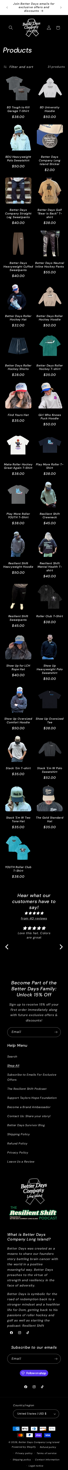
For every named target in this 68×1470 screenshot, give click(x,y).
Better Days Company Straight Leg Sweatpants (18, 213)
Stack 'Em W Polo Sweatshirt (49, 770)
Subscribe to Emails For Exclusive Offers (31, 1077)
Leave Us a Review (21, 1162)
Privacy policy (23, 1453)
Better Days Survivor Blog (26, 1125)
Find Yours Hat (18, 415)
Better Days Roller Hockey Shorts (18, 367)
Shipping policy (22, 1459)
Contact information (47, 1459)
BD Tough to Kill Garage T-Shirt (18, 109)
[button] (11, 27)
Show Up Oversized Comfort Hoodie (18, 720)
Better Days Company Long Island (39, 1442)
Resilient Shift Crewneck (50, 515)
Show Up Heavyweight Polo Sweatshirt (50, 669)
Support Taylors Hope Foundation (32, 1098)
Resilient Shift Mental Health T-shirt (50, 567)
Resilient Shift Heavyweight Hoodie (18, 565)
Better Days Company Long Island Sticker (49, 160)
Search (12, 1056)
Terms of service (47, 1453)
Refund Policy (17, 1143)
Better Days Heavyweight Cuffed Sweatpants (18, 266)
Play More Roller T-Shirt (49, 466)
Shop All (13, 1065)
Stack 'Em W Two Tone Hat (18, 819)
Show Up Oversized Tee (50, 720)
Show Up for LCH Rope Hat (18, 667)
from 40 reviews (34, 918)
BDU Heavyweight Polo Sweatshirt (18, 158)
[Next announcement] (61, 7)
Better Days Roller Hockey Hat (18, 318)
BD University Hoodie (50, 109)
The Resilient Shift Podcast (27, 1089)
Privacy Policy (17, 1152)
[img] (34, 913)
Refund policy (48, 1447)
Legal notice (36, 1465)
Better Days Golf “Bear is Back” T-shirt (49, 213)
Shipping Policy (18, 1134)
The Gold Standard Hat (49, 819)
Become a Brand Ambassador (28, 1107)
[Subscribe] (56, 1032)
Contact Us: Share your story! (29, 1116)
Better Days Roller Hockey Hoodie (49, 318)
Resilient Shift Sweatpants (18, 618)
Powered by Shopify (24, 1446)
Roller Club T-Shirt (49, 616)
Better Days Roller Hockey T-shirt (49, 367)
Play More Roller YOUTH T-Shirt (18, 515)
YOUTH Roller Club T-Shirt (18, 869)
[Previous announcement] (7, 7)
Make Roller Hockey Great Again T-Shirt (18, 466)
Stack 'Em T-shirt (18, 768)
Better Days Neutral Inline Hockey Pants (49, 264)
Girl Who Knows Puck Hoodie (49, 416)
